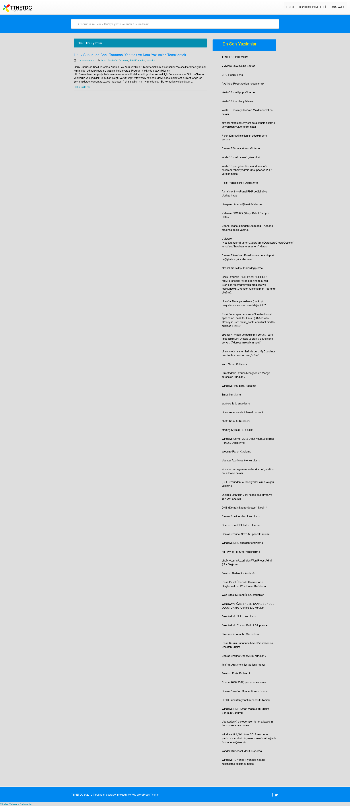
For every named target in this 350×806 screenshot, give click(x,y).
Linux (104, 60)
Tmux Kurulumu (231, 394)
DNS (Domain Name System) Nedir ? (244, 507)
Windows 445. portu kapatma (239, 385)
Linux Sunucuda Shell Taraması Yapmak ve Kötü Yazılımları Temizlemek (130, 54)
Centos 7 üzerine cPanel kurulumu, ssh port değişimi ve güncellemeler (248, 257)
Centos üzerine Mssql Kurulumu (241, 516)
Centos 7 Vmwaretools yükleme (241, 148)
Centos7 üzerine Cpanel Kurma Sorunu (245, 691)
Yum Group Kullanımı (234, 364)
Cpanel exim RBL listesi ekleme (241, 525)
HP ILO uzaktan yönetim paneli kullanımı (246, 700)
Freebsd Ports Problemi (236, 673)
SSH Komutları (137, 60)
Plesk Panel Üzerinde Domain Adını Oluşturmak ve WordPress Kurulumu (244, 584)
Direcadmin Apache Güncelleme (241, 634)
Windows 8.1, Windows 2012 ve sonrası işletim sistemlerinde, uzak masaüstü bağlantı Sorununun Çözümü (249, 738)
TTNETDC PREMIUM (235, 57)
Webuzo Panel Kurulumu (236, 451)
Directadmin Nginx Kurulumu (239, 616)
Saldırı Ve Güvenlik (118, 60)
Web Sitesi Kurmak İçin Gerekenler (243, 595)
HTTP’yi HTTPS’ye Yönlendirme (241, 551)
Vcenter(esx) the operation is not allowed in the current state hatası (247, 723)
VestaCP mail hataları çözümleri (241, 157)
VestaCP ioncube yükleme (237, 101)
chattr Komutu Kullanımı (236, 421)
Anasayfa (337, 7)
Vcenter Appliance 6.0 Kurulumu (241, 460)
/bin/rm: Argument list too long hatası (243, 664)
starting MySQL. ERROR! (237, 430)
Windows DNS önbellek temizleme (242, 543)
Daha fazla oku (82, 87)
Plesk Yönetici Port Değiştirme (240, 182)
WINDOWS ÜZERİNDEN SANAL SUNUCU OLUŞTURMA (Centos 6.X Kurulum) (248, 605)
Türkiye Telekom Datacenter (16, 804)
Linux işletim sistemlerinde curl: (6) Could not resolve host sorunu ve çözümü (248, 353)
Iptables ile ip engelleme (236, 403)
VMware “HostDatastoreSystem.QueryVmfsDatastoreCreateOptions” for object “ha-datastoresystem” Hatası (258, 242)
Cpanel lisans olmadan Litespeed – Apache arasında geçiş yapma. (247, 227)
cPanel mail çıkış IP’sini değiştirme (242, 268)
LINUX (290, 7)
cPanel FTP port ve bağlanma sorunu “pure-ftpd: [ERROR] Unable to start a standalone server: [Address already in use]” (248, 338)
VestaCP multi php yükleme (238, 92)
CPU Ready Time (232, 75)
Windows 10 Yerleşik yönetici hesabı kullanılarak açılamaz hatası (243, 761)
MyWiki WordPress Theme (143, 794)
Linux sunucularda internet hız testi (242, 412)
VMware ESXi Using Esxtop (238, 66)
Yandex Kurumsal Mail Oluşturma (242, 751)
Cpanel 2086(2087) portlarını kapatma (244, 682)
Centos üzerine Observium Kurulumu (244, 656)
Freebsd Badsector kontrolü (238, 573)
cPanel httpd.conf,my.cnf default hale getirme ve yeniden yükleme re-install (248, 124)
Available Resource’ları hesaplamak (243, 83)
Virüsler (151, 60)
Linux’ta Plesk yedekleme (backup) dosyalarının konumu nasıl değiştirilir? (244, 303)
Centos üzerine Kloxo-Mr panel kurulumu (246, 534)
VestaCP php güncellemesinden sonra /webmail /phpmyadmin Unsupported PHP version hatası (247, 170)
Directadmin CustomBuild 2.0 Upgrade (244, 625)
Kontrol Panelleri (312, 7)
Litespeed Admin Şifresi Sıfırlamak (242, 204)
